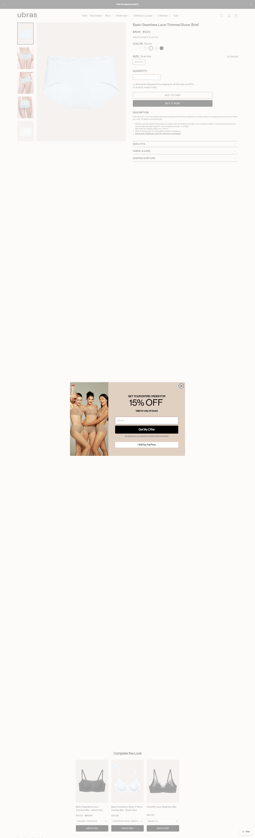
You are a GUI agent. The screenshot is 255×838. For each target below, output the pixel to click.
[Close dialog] (181, 385)
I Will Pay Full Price (147, 445)
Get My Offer (147, 429)
